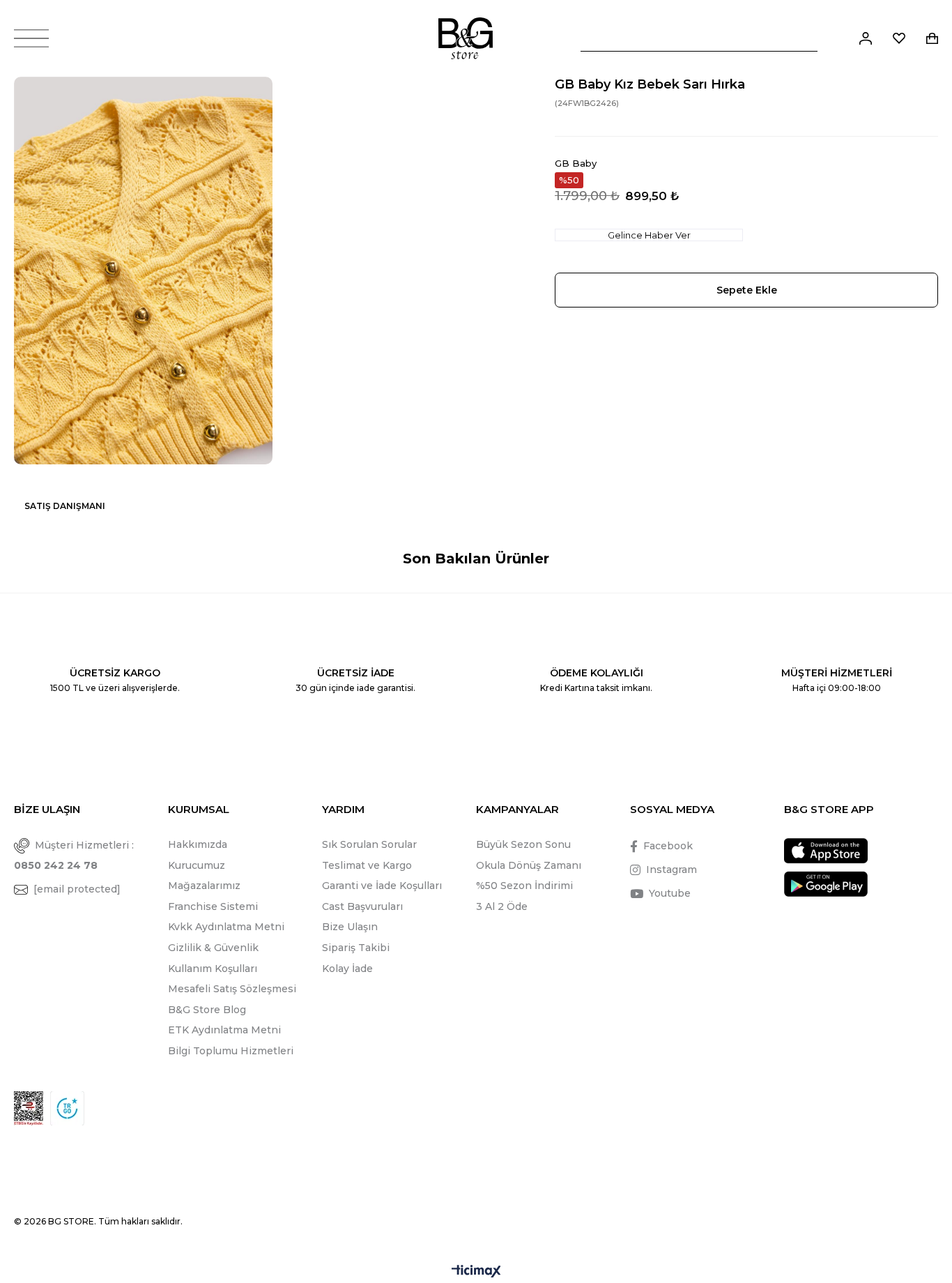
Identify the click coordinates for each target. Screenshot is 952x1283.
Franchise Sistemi (213, 906)
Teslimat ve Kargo (367, 865)
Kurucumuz (196, 865)
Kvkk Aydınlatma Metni (226, 926)
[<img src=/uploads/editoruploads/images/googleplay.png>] (826, 884)
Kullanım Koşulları (212, 968)
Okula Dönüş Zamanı (528, 865)
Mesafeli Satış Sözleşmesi (232, 988)
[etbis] (28, 1108)
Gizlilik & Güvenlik (213, 947)
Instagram (671, 869)
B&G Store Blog (207, 1009)
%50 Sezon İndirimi (524, 885)
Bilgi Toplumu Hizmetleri (230, 1051)
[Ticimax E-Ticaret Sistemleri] (476, 1272)
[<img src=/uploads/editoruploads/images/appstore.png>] (826, 851)
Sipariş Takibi (356, 947)
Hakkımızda (197, 844)
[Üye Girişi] (865, 38)
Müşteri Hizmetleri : (74, 855)
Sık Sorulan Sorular (369, 844)
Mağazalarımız (204, 885)
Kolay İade (347, 968)
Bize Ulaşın (350, 926)
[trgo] (67, 1108)
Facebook (668, 846)
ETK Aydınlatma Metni (224, 1030)
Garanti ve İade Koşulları (382, 885)
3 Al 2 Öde (502, 906)
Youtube (670, 893)
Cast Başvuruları (362, 906)
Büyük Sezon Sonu (523, 844)
